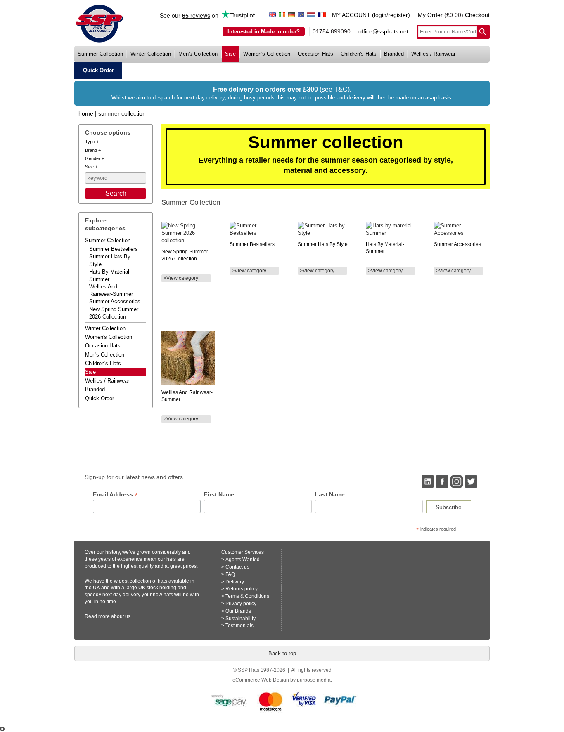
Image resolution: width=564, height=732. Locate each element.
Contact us (237, 567)
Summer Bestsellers (252, 244)
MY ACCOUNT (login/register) (371, 15)
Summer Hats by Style (323, 244)
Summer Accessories (457, 244)
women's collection (266, 54)
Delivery (234, 582)
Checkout (477, 15)
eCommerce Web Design (260, 680)
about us (120, 616)
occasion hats (315, 54)
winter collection (150, 54)
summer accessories (114, 301)
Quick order (99, 398)
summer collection (100, 54)
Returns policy (241, 589)
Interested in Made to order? (263, 31)
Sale (90, 372)
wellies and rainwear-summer (111, 290)
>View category (181, 278)
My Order (430, 15)
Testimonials (239, 625)
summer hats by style (109, 260)
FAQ (230, 574)
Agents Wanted (242, 559)
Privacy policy (240, 604)
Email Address (115, 494)
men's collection (198, 54)
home (85, 113)
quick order (98, 70)
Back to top (282, 653)
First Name (219, 494)
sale (230, 54)
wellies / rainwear (433, 54)
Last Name (330, 494)
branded (394, 54)
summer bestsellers (113, 249)
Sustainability (240, 618)
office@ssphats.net (383, 31)
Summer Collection (122, 113)
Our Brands (238, 611)
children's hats (359, 54)
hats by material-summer (110, 275)
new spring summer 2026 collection (113, 313)
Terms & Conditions (247, 596)
